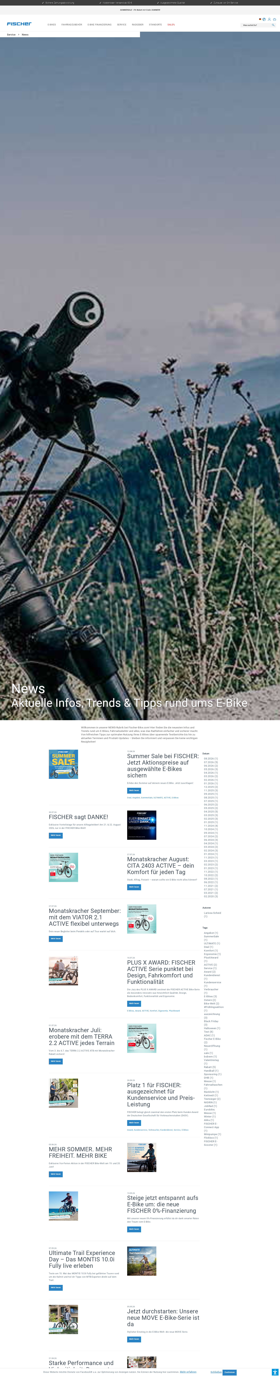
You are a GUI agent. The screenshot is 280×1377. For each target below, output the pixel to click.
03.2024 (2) (211, 846)
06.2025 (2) (211, 804)
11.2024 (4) (211, 825)
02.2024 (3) (211, 850)
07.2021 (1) (211, 889)
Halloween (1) (212, 1028)
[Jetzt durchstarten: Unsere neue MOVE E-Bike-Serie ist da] (85, 1319)
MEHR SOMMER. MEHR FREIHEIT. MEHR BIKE (80, 1152)
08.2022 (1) (211, 878)
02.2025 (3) (211, 818)
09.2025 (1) (211, 793)
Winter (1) (210, 1116)
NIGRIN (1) (210, 1102)
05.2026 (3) (211, 769)
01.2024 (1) (211, 854)
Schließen (216, 1372)
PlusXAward (174, 1011)
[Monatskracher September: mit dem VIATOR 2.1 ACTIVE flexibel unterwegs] (163, 919)
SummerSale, (147, 798)
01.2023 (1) (211, 868)
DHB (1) (208, 1077)
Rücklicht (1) (211, 1091)
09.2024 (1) (211, 832)
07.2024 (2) (211, 836)
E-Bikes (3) (210, 996)
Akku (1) (209, 1120)
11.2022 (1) (211, 871)
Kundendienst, (166, 1130)
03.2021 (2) (211, 892)
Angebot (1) (211, 932)
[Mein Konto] (269, 19)
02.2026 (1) (211, 779)
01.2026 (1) (211, 783)
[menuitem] (52, 25)
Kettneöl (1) (211, 1095)
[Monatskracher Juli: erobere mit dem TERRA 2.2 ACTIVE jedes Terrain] (163, 1038)
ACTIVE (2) (210, 964)
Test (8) (208, 1031)
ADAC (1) (209, 1035)
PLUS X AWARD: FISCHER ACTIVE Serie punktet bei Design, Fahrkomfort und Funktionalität (161, 972)
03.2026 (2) (211, 776)
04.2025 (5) (211, 811)
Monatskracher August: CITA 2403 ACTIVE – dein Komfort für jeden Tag (160, 866)
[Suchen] (273, 25)
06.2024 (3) (211, 839)
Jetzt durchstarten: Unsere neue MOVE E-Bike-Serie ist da (163, 1318)
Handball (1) (211, 1070)
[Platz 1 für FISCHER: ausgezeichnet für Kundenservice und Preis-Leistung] (85, 1093)
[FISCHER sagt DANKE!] (163, 825)
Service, (177, 1130)
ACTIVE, (167, 798)
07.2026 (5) (211, 762)
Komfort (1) (211, 950)
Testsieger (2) (212, 1098)
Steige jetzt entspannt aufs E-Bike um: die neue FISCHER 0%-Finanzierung (162, 1204)
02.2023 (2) (211, 864)
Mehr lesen (134, 790)
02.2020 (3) (211, 896)
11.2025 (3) (211, 790)
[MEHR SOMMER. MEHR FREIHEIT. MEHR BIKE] (163, 1157)
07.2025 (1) (211, 801)
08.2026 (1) (211, 758)
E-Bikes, (130, 1011)
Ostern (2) (210, 1000)
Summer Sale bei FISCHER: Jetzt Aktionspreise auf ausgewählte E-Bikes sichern (163, 766)
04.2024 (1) (211, 843)
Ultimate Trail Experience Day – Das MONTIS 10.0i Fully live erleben (82, 1259)
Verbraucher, (154, 1130)
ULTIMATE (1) (212, 943)
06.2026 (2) (211, 765)
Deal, (129, 798)
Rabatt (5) (210, 1067)
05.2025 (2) (211, 808)
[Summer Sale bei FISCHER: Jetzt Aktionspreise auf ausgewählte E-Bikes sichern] (85, 764)
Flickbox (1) (211, 1137)
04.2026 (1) (211, 772)
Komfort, (154, 1011)
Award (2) (210, 971)
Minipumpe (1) (212, 1134)
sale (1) (208, 1053)
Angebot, (136, 798)
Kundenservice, (141, 1130)
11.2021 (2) (211, 885)
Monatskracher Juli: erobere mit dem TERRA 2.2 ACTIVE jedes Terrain (81, 1036)
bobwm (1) (210, 1056)
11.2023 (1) (211, 857)
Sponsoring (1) (213, 1074)
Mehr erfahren (188, 1371)
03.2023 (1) (211, 861)
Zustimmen (230, 1372)
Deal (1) (208, 946)
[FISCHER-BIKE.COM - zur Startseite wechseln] (19, 24)
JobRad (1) (210, 1106)
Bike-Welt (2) (211, 1003)
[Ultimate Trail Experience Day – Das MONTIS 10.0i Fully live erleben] (163, 1261)
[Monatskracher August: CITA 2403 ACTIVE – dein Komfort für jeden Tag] (85, 867)
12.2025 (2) (211, 786)
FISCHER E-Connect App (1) (211, 1127)
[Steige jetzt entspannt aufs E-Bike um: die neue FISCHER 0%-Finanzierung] (85, 1206)
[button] (275, 1372)
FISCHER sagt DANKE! (78, 817)
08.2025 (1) (211, 797)
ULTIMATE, (158, 798)
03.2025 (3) (211, 815)
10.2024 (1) (211, 829)
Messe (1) (210, 1081)
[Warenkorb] (274, 19)
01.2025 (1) (211, 822)
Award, (138, 1011)
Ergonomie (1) (212, 954)
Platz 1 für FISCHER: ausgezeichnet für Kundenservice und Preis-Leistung (161, 1095)
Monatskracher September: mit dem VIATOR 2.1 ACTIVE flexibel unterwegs (85, 917)
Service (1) (210, 968)
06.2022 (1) (211, 882)
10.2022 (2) (211, 875)
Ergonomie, (163, 1011)
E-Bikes (175, 798)
